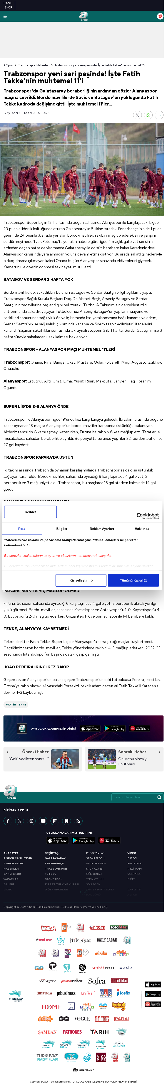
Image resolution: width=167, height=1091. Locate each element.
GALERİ (8, 884)
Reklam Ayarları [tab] (102, 529)
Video (131, 853)
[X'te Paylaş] (137, 115)
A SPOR (132, 895)
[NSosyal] (66, 821)
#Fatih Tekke (16, 704)
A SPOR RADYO (13, 863)
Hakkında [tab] (142, 529)
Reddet (30, 512)
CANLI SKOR (12, 874)
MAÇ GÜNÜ (93, 895)
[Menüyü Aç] (5, 16)
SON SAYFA (93, 884)
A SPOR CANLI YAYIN (17, 858)
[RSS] (78, 821)
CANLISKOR (7, 5)
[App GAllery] (139, 728)
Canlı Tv (134, 889)
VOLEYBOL (134, 874)
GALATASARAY (55, 858)
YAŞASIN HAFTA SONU (100, 889)
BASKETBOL (53, 879)
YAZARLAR (10, 879)
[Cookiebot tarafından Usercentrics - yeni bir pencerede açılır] (140, 516)
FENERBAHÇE (54, 863)
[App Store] (90, 728)
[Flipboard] (54, 821)
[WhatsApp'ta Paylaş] (148, 115)
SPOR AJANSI (94, 868)
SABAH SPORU (95, 858)
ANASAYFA (10, 853)
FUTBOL (50, 874)
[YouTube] (43, 821)
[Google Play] (115, 728)
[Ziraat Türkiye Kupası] (160, 16)
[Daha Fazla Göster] (159, 115)
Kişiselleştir (79, 580)
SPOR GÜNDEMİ (96, 863)
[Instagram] (31, 821)
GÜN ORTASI (94, 874)
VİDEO (7, 889)
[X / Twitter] (19, 821)
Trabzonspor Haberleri (34, 65)
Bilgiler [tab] (61, 529)
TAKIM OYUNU (95, 879)
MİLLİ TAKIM (134, 868)
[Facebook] (7, 821)
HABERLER (11, 868)
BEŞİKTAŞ (51, 853)
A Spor (8, 65)
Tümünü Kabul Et (133, 580)
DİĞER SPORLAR (56, 889)
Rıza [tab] (21, 529)
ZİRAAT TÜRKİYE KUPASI (62, 884)
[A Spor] (83, 16)
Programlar (95, 853)
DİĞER (131, 879)
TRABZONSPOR (56, 868)
